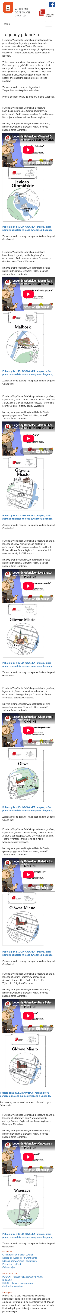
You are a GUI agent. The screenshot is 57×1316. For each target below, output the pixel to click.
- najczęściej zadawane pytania (22, 1276)
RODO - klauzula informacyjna (17, 1282)
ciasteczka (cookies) (12, 1286)
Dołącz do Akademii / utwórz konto (19, 1257)
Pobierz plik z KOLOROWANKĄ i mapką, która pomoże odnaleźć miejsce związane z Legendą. (27, 228)
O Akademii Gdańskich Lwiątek (17, 1254)
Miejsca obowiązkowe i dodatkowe (19, 1260)
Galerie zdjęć (9, 1267)
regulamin (7, 1279)
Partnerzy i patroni (11, 1264)
